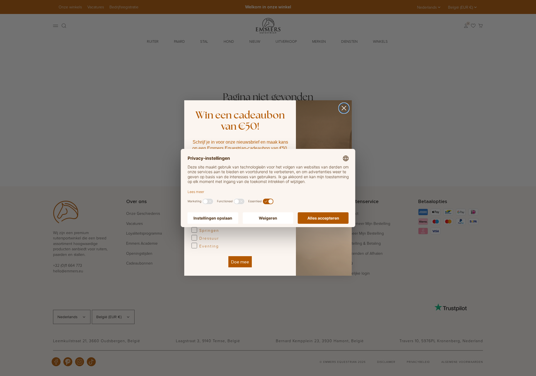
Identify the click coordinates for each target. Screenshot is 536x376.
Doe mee (240, 262)
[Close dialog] (344, 108)
